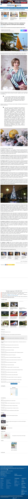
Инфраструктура (8, 485)
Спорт (1, 486)
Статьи (1, 21)
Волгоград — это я (23, 484)
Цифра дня (3, 431)
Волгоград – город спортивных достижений (17, 485)
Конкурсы (23, 485)
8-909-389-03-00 (18, 291)
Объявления (24, 487)
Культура (1, 484)
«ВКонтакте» (9, 295)
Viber (12, 294)
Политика (1, 479)
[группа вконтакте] (2, 476)
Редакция (15, 474)
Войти (23, 494)
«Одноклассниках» (15, 295)
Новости (3, 329)
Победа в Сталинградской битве (16, 482)
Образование (8, 482)
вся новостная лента (14, 383)
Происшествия (8, 479)
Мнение (2, 412)
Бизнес (1, 482)
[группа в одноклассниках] (3, 476)
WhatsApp (9, 294)
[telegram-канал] (0, 476)
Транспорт (7, 486)
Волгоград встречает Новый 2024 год (8, 249)
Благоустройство (8, 483)
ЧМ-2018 (15, 479)
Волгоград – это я (4, 425)
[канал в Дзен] (4, 476)
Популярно (3, 397)
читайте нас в (11, 264)
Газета (2, 440)
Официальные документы (18, 475)
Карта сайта (23, 493)
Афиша (2, 418)
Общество (1, 483)
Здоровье (1, 485)
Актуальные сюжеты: (6, 9)
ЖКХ (6, 484)
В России (3, 452)
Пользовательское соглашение (11, 495)
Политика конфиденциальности (18, 495)
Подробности (24, 478)
